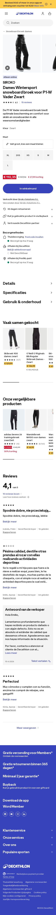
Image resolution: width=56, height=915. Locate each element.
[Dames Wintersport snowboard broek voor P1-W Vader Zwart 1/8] (22, 54)
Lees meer (11, 652)
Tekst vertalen (39, 661)
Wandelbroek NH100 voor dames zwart (36, 437)
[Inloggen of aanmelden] (42, 13)
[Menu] (6, 13)
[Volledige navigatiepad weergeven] (4, 31)
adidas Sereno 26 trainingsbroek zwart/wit (13, 437)
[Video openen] (7, 68)
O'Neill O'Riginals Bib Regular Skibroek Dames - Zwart (35, 357)
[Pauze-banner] (46, 4)
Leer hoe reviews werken (14, 497)
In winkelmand (28, 188)
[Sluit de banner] (51, 4)
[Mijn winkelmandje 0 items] (49, 13)
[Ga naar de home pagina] (24, 13)
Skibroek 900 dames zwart (11, 355)
